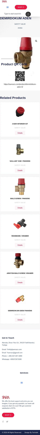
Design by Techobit (31, 432)
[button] (7, 7)
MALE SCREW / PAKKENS (20, 198)
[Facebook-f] (3, 422)
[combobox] (13, 14)
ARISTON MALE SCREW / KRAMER (20, 273)
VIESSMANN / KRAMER (20, 236)
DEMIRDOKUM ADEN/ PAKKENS (20, 311)
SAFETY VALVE (20, 128)
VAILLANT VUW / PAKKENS (20, 161)
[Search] (28, 14)
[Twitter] (7, 422)
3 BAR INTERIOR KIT (20, 124)
